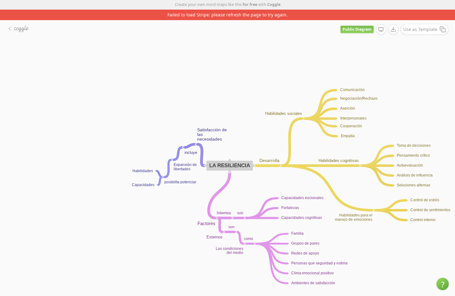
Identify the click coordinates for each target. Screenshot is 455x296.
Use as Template (420, 19)
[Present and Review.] (381, 19)
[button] (442, 284)
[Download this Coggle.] (393, 19)
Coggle (273, 4)
